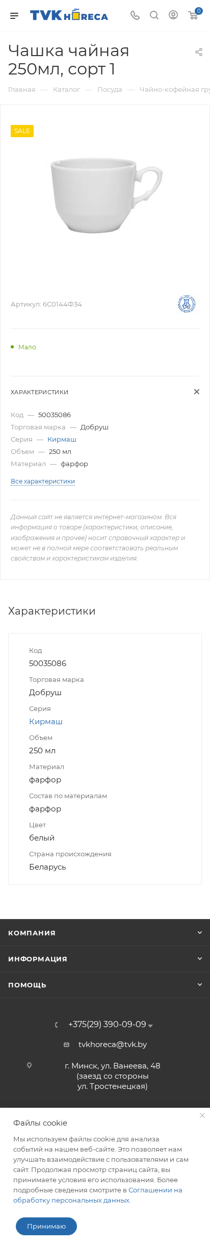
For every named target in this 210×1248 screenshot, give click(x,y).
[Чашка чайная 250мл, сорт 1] (105, 194)
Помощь (27, 985)
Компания (32, 933)
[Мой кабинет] (173, 16)
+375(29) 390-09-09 (107, 1025)
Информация (38, 959)
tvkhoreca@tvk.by (112, 1044)
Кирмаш (61, 439)
